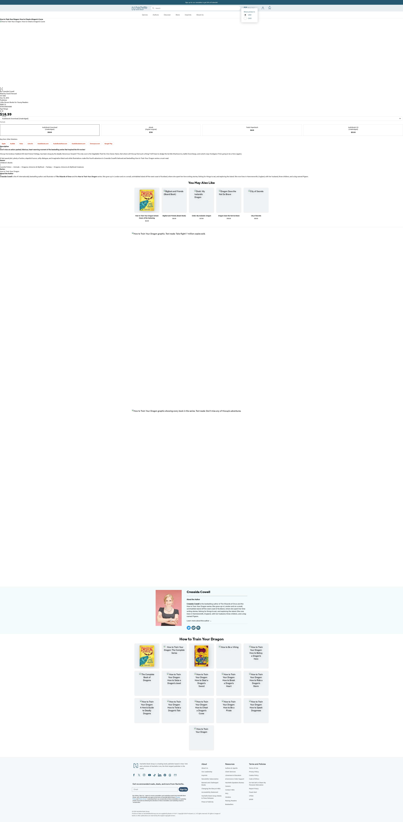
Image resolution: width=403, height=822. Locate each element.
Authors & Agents (231, 768)
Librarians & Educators (233, 775)
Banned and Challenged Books (210, 783)
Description (4, 146)
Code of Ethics (254, 779)
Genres (145, 15)
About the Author (6, 174)
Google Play (108, 143)
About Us (199, 15)
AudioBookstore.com (78, 143)
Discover (167, 15)
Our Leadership (207, 771)
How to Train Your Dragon (9, 171)
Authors (156, 15)
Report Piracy (253, 788)
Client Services (230, 771)
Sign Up (183, 789)
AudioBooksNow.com (60, 143)
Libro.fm (30, 143)
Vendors (228, 797)
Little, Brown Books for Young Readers (14, 102)
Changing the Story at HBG (211, 788)
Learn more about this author (198, 620)
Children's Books (6, 162)
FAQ (226, 793)
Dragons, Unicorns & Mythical (33, 167)
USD (249, 15)
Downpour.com (95, 143)
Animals (16, 167)
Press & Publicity (207, 802)
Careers (228, 786)
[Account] (263, 8)
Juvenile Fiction (5, 167)
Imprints (188, 15)
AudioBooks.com (43, 143)
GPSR (251, 799)
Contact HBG (229, 790)
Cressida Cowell (8, 91)
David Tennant (11, 93)
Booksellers (229, 804)
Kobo (21, 143)
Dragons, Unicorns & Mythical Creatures (69, 167)
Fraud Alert (253, 792)
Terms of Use (253, 768)
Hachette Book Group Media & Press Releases (211, 797)
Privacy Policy (254, 771)
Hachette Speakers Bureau (234, 782)
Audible (12, 143)
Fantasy (49, 167)
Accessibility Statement (210, 792)
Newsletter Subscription (210, 779)
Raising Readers (231, 800)
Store (178, 15)
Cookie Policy (253, 775)
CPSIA (251, 796)
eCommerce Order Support (234, 779)
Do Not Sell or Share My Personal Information (257, 783)
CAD (250, 18)
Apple (3, 143)
